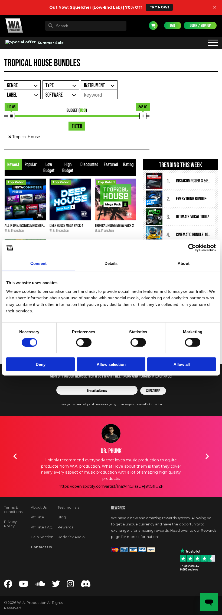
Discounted (89, 164)
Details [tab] (111, 263)
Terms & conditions (13, 509)
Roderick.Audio (71, 537)
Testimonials (68, 507)
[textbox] (85, 26)
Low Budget (48, 167)
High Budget (67, 167)
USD (172, 25)
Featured (111, 164)
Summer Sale (50, 42)
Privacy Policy (10, 524)
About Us (39, 507)
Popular (31, 164)
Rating (128, 164)
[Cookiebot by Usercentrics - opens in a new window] (192, 248)
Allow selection (111, 364)
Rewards (65, 527)
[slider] (11, 116)
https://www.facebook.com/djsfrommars (111, 486)
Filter (77, 126)
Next (207, 456)
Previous (15, 456)
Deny (40, 364)
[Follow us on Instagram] (70, 585)
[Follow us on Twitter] (56, 585)
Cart (153, 25)
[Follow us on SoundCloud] (40, 585)
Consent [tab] (38, 263)
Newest (13, 164)
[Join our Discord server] (86, 585)
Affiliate (37, 517)
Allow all (182, 364)
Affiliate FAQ (42, 527)
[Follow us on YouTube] (23, 585)
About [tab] (184, 263)
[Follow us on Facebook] (8, 585)
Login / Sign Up (200, 25)
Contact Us (41, 547)
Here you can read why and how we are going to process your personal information (111, 404)
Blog (62, 517)
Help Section (42, 537)
